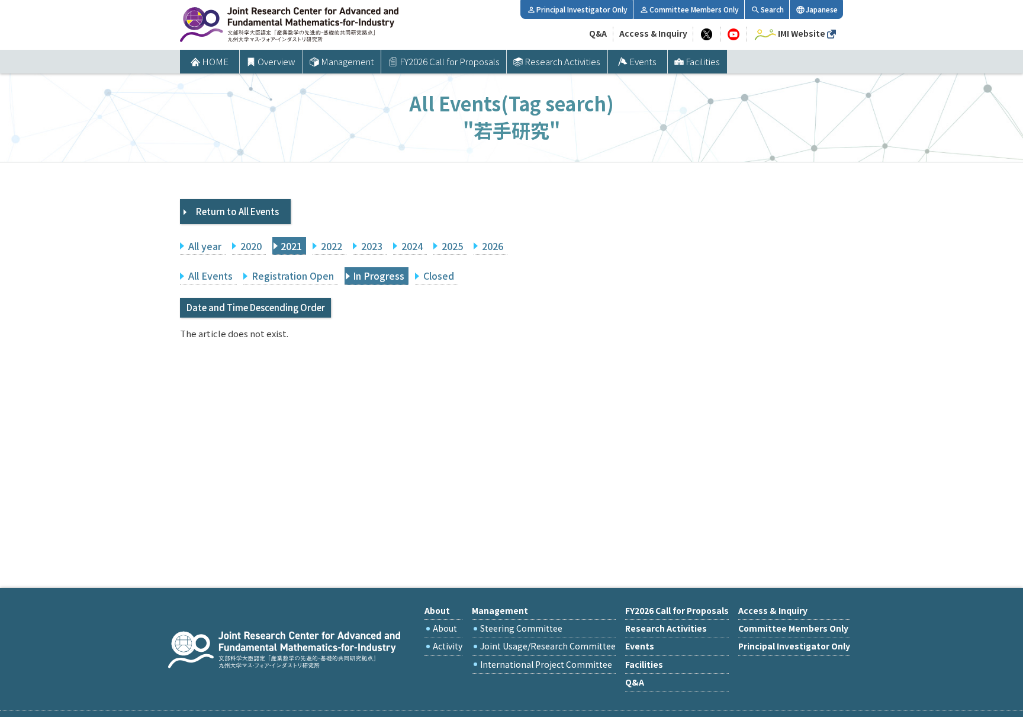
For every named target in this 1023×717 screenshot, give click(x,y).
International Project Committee (546, 664)
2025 (452, 246)
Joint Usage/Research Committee (548, 646)
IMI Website (801, 33)
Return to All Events (237, 211)
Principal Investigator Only (582, 9)
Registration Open (293, 275)
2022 (331, 246)
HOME (215, 61)
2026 (492, 246)
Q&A (598, 33)
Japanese (822, 9)
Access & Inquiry (653, 33)
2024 (412, 246)
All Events (210, 275)
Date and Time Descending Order (255, 307)
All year (204, 246)
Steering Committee (521, 628)
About (445, 628)
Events (643, 61)
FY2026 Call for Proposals (450, 61)
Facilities (703, 61)
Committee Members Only (694, 9)
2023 (371, 246)
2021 (291, 246)
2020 (251, 246)
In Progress (378, 275)
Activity (447, 646)
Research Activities (562, 61)
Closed (438, 275)
